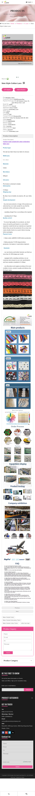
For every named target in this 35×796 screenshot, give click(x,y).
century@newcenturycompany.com (11, 721)
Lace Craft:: (6, 131)
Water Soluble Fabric (8, 617)
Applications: (6, 107)
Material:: (5, 122)
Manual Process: (7, 105)
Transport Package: (8, 116)
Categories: (6, 109)
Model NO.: (6, 104)
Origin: (5, 119)
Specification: (6, 117)
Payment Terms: (7, 100)
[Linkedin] (9, 732)
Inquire (8, 89)
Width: (4, 111)
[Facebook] (3, 732)
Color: (4, 112)
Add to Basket (21, 89)
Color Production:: (8, 127)
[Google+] (6, 732)
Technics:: (5, 124)
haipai (22, 777)
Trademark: (6, 114)
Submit (8, 652)
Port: (4, 97)
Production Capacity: (8, 99)
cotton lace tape (25, 623)
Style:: (4, 126)
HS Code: (5, 121)
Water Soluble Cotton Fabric (10, 623)
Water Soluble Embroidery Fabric (12, 620)
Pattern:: (5, 129)
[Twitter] (12, 732)
